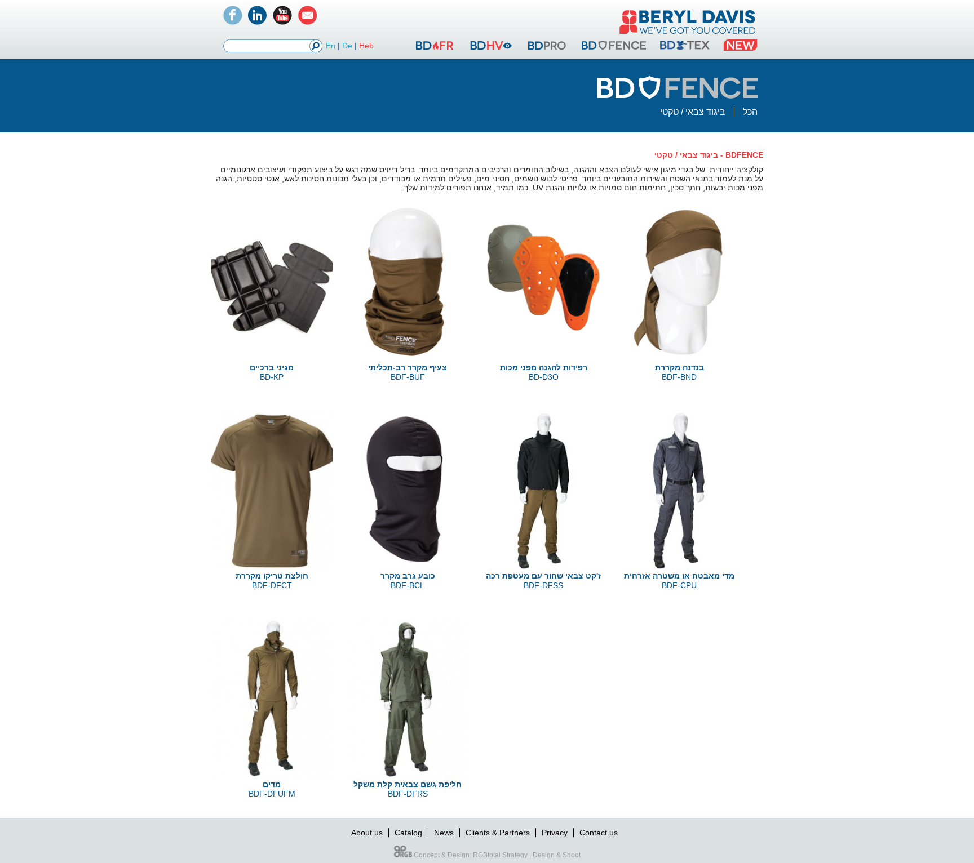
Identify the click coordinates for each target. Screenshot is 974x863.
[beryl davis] (688, 34)
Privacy (555, 832)
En (330, 45)
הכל (750, 112)
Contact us (598, 832)
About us (367, 832)
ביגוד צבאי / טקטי (692, 112)
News (444, 832)
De (347, 45)
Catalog (408, 832)
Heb (366, 45)
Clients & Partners (498, 832)
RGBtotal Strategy (500, 855)
